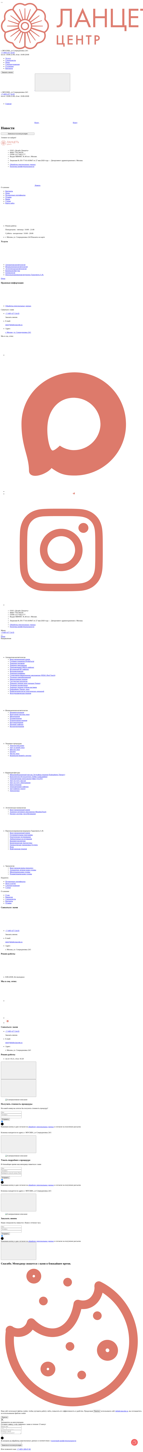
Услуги (8, 58)
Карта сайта (9, 203)
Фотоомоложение (16, 671)
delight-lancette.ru (121, 1411)
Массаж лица (15, 749)
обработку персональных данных (41, 1127)
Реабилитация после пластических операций (27, 691)
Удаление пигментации (19, 685)
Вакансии (9, 897)
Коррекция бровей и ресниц (20, 755)
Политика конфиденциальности (22, 166)
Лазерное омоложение (18, 665)
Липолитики (15, 791)
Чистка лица (14, 753)
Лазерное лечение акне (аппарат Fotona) (25, 683)
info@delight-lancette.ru (13, 325)
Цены (7, 62)
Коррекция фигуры (12, 271)
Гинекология (10, 273)
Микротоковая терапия (18, 679)
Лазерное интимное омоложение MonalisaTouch (28, 812)
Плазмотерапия (16, 718)
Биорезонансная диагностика (21, 843)
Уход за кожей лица (17, 747)
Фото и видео (10, 883)
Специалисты (10, 60)
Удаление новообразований (20, 677)
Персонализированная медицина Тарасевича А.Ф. (24, 275)
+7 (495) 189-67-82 (24, 1449)
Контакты (9, 68)
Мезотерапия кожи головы (20, 872)
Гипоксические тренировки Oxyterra (24, 845)
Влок (12, 847)
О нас (7, 895)
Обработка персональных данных (23, 164)
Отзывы (8, 197)
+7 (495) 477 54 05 (8, 53)
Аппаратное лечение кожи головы (23, 870)
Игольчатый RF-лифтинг (19, 669)
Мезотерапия (15, 716)
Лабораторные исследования (21, 839)
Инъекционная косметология (16, 267)
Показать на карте (38, 237)
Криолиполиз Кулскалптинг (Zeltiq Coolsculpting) (28, 777)
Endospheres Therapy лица (19, 689)
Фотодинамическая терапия (20, 693)
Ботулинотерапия (16, 722)
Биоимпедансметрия (17, 841)
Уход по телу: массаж (18, 781)
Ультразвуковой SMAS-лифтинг (22, 667)
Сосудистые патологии (18, 681)
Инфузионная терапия (18, 849)
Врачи (7, 199)
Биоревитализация (17, 712)
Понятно (97, 1411)
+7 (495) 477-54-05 (12, 313)
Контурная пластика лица (19, 714)
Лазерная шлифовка (17, 673)
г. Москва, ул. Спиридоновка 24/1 (18, 332)
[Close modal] (18, 1070)
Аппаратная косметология (15, 265)
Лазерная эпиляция (17, 663)
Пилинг (13, 751)
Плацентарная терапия (18, 720)
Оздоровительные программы (21, 835)
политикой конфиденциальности (63, 1441)
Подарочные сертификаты (15, 195)
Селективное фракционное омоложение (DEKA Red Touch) (32, 675)
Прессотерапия (15, 785)
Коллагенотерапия (17, 726)
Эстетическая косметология (15, 269)
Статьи (8, 201)
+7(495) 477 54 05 (7, 632)
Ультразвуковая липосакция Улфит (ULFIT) (26, 779)
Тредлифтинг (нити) (17, 789)
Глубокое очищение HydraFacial (22, 661)
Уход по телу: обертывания (20, 783)
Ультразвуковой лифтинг (19, 787)
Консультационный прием (20, 659)
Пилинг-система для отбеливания (23, 814)
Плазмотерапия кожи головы (21, 874)
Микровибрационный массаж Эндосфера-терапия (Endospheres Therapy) (37, 775)
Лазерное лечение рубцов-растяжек (23, 687)
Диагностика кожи (17, 745)
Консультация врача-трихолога (21, 868)
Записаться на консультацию (12, 1445)
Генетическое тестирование (20, 837)
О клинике (9, 66)
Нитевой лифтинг (17, 724)
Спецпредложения (12, 64)
